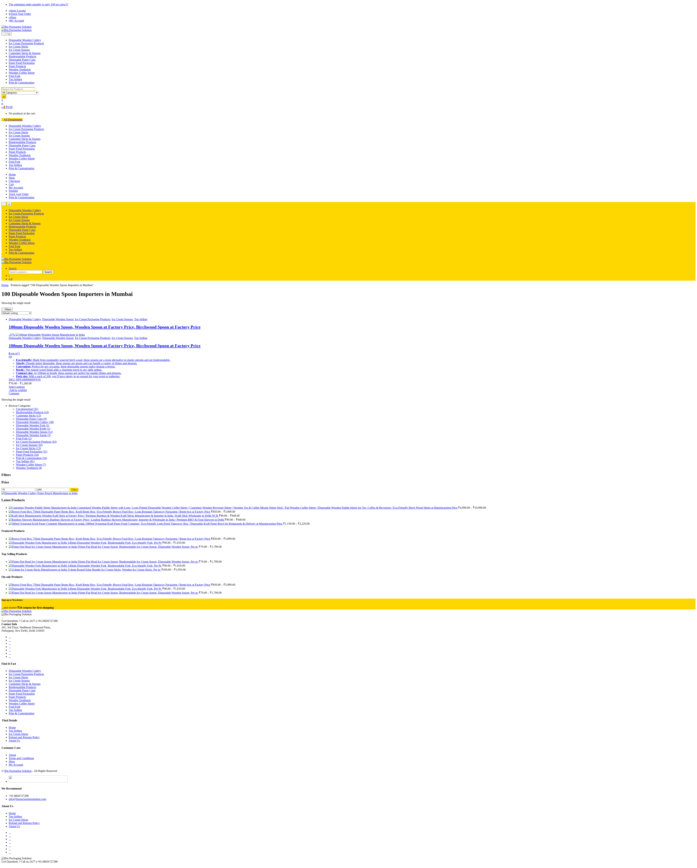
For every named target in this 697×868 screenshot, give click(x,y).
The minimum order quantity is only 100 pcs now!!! (38, 4)
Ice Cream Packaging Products (26, 43)
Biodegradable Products (22, 56)
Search (13, 268)
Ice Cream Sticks (18, 46)
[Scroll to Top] (2, 864)
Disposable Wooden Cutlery (25, 40)
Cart (11, 184)
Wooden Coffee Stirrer (22, 72)
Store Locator (18, 10)
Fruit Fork (14, 76)
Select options (17, 386)
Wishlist (13, 190)
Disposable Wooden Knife (33, 428)
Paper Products (17, 66)
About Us (14, 740)
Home (12, 174)
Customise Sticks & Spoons (24, 53)
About (12, 754)
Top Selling (15, 79)
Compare (14, 393)
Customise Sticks (28, 415)
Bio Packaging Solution (18, 770)
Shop (13, 17)
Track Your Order (21, 13)
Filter (74, 489)
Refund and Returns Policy (24, 737)
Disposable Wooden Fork (32, 425)
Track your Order (19, 194)
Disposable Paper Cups (22, 59)
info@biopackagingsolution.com (27, 799)
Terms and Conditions (21, 758)
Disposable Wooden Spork (33, 435)
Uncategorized (27, 409)
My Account (17, 20)
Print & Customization (21, 82)
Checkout (14, 181)
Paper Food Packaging (22, 62)
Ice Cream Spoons (19, 49)
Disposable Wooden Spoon (58, 319)
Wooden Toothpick (20, 69)
